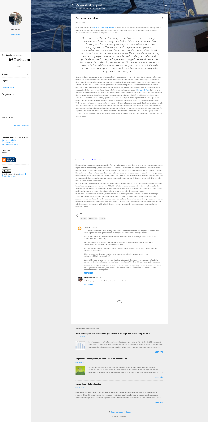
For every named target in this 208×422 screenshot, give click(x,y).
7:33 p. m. (94, 227)
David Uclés (15, 29)
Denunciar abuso (8, 87)
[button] (162, 18)
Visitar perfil (15, 35)
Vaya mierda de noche (10, 144)
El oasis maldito (8, 142)
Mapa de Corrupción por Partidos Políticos (90, 160)
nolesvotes (93, 219)
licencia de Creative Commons (14, 175)
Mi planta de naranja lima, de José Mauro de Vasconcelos (101, 359)
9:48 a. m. (99, 278)
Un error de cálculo (9, 140)
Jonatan (87, 227)
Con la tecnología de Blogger (120, 412)
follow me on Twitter (21, 126)
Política (102, 219)
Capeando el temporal (89, 5)
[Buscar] (166, 6)
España (83, 219)
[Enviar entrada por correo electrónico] (81, 214)
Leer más (159, 352)
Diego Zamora (89, 278)
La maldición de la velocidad (88, 384)
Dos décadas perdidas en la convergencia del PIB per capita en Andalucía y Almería (113, 333)
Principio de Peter (143, 90)
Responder (88, 273)
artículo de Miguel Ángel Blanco (103, 28)
